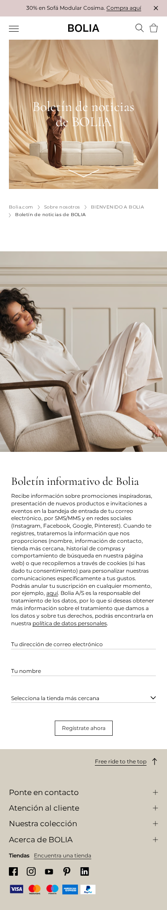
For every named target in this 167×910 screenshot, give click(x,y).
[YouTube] (49, 871)
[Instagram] (31, 871)
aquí (52, 593)
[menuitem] (14, 29)
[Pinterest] (66, 871)
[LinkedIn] (84, 871)
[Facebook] (13, 871)
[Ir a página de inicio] (83, 28)
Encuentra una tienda (62, 855)
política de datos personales (70, 623)
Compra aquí (123, 7)
